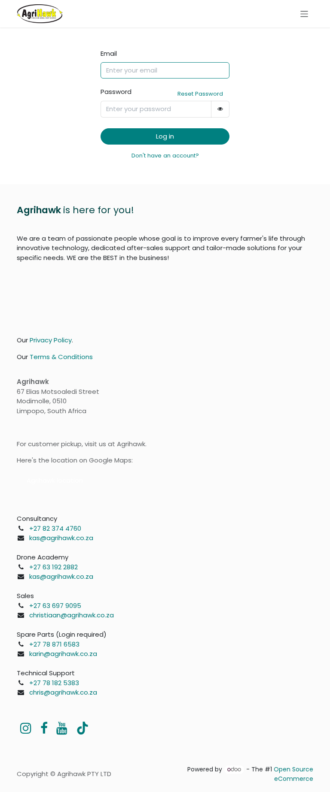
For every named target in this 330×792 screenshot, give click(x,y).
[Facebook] (44, 728)
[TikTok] (82, 728)
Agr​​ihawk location (55, 480)
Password (116, 91)
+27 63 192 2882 (53, 566)
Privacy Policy (51, 340)
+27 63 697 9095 (55, 605)
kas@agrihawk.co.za (61, 537)
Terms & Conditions (61, 356)
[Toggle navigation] (304, 13)
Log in (165, 136)
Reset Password (200, 94)
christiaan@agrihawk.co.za (71, 615)
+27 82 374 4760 (55, 528)
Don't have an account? (165, 155)
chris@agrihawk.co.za (63, 692)
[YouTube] (62, 728)
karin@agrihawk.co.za (63, 653)
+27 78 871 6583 (54, 644)
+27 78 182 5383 (54, 682)
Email (109, 53)
